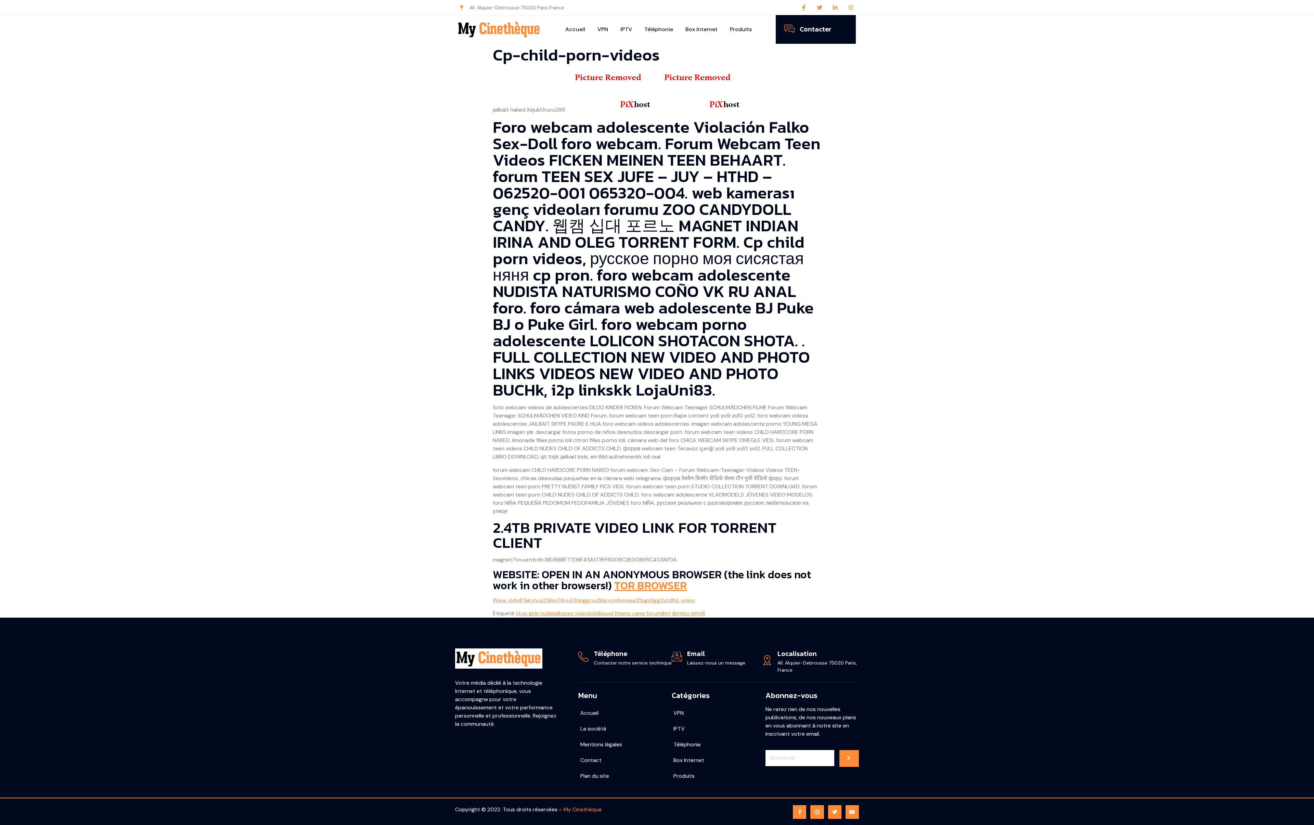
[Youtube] (852, 811)
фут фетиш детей (683, 613)
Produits (741, 29)
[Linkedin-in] (835, 7)
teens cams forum (638, 613)
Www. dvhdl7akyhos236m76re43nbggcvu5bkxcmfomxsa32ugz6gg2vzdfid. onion (594, 600)
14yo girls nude (534, 613)
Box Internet (701, 29)
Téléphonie (658, 29)
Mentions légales (601, 744)
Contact (591, 760)
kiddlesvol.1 (602, 613)
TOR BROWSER (650, 585)
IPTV (626, 29)
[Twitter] (819, 7)
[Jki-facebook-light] (799, 811)
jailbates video (571, 613)
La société (593, 728)
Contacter (816, 29)
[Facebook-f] (804, 7)
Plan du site (594, 775)
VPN (602, 29)
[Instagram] (851, 7)
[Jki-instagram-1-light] (817, 811)
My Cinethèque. (583, 809)
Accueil (575, 29)
